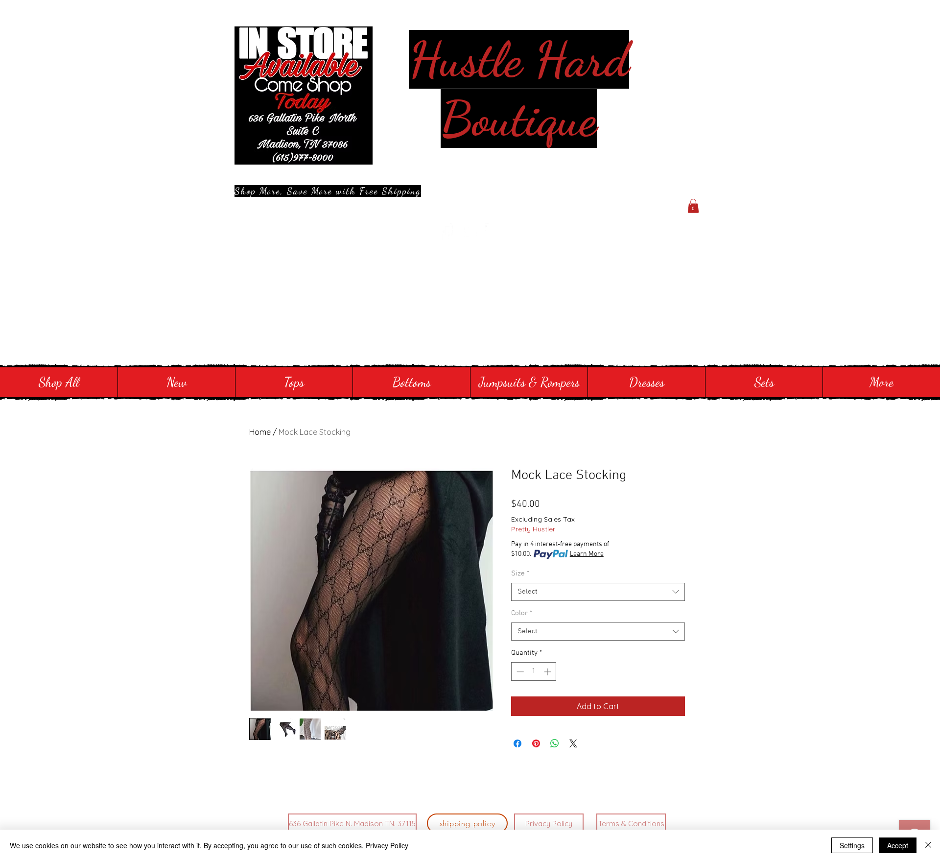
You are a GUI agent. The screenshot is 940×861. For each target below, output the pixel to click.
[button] (693, 206)
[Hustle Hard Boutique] (446, 232)
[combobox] (598, 592)
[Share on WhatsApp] (555, 743)
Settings (852, 845)
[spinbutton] (534, 672)
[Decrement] (519, 672)
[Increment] (548, 672)
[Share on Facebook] (517, 743)
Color (521, 613)
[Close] (928, 845)
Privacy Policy (387, 845)
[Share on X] (573, 743)
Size (520, 573)
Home (260, 432)
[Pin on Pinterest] (536, 743)
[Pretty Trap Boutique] (470, 232)
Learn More (587, 554)
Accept (897, 845)
